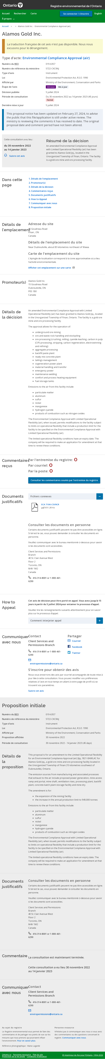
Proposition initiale (41, 207)
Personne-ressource (22, 1055)
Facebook (77, 646)
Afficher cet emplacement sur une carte (51, 267)
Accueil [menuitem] (6, 13)
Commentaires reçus (42, 190)
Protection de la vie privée (13, 1057)
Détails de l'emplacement (44, 178)
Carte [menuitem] (34, 13)
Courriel (76, 640)
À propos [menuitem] (7, 18)
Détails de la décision (42, 186)
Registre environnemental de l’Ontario (76, 6)
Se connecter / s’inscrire (76, 13)
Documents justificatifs (43, 195)
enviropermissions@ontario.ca (46, 663)
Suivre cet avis (17, 155)
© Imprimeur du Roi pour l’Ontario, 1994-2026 (82, 1055)
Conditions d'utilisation (37, 1057)
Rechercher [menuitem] (20, 13)
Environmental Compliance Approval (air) (56, 58)
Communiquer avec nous (44, 203)
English (98, 13)
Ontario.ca (6, 1055)
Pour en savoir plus (26, 1040)
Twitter (76, 652)
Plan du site (38, 1055)
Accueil (5, 26)
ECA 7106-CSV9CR (50, 504)
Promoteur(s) (38, 182)
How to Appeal (39, 199)
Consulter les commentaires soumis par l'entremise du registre (64, 480)
